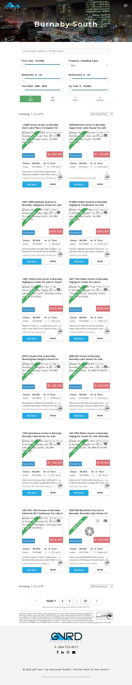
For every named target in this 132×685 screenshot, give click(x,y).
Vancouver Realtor (60, 669)
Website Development (53, 676)
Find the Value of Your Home (90, 669)
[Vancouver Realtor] (66, 642)
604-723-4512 (67, 647)
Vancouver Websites (79, 676)
